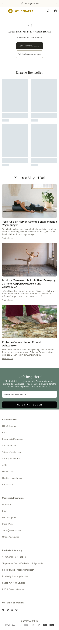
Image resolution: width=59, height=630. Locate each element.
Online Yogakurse (10, 537)
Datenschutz (8, 471)
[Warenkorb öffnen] (55, 11)
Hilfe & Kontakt (9, 426)
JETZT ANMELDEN (29, 404)
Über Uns (6, 504)
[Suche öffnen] (48, 11)
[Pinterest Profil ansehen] (12, 610)
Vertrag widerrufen (11, 458)
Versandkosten (9, 445)
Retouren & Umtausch (12, 439)
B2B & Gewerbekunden (13, 589)
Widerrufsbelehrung (11, 452)
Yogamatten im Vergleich (14, 557)
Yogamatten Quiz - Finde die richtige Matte (22, 563)
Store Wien (7, 524)
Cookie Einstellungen (12, 478)
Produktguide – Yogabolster (15, 576)
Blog (4, 511)
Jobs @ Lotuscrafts (11, 530)
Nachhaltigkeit (9, 517)
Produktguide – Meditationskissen (18, 570)
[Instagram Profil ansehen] (8, 610)
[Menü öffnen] (3, 11)
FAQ (4, 432)
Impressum (7, 484)
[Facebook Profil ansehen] (3, 610)
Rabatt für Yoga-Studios (13, 583)
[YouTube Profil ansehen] (16, 610)
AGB (4, 465)
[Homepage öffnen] (20, 11)
